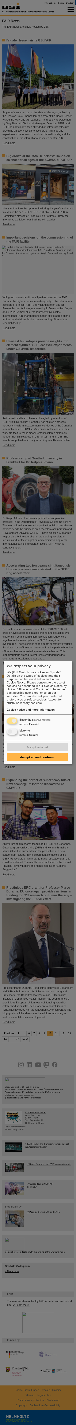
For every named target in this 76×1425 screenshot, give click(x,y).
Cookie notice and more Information (31, 709)
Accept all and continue (37, 757)
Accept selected (37, 747)
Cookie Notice (16, 682)
